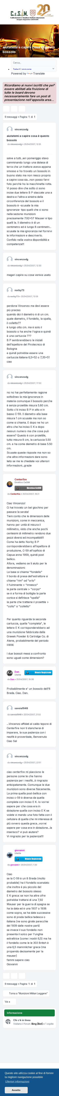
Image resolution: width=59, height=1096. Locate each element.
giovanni (20, 850)
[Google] (11, 1065)
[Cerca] (47, 63)
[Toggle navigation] (55, 12)
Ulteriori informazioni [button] (17, 1081)
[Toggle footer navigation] (55, 1065)
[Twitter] (6, 1065)
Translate (39, 73)
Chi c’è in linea (21, 1020)
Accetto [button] (16, 1090)
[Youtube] (8, 1065)
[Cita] (49, 150)
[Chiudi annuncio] (54, 84)
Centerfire (21, 479)
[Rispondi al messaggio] (6, 109)
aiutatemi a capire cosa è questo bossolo (28, 138)
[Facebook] (3, 1065)
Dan (17, 671)
